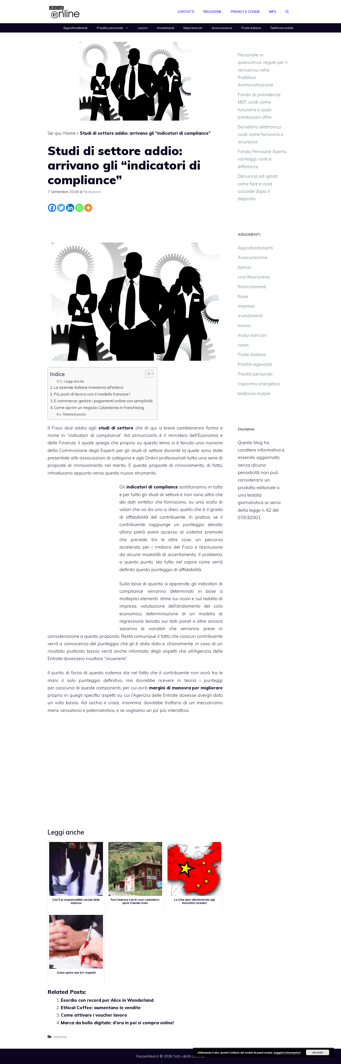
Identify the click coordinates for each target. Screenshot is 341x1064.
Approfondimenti (75, 28)
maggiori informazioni (287, 1052)
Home (69, 133)
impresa (60, 1036)
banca (244, 267)
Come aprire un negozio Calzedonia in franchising (99, 407)
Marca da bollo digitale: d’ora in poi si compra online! (117, 1022)
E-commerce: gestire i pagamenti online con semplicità (103, 400)
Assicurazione (222, 28)
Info (272, 12)
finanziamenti (252, 286)
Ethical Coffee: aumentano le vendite (101, 1007)
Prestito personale (110, 28)
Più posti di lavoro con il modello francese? (92, 394)
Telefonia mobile (281, 28)
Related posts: (75, 414)
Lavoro (143, 28)
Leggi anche (74, 381)
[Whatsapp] (79, 208)
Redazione (212, 12)
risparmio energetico (259, 383)
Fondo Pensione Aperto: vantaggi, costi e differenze (262, 159)
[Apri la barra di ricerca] (287, 12)
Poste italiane (251, 28)
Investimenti (165, 28)
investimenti (250, 315)
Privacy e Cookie (245, 12)
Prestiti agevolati (255, 364)
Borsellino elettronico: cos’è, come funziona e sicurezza (260, 134)
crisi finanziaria (254, 277)
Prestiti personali (255, 374)
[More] (88, 208)
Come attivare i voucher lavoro (94, 1015)
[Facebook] (52, 208)
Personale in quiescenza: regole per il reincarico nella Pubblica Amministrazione (262, 70)
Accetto (317, 1052)
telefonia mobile (254, 393)
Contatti (186, 12)
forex (243, 296)
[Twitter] (61, 208)
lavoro (244, 325)
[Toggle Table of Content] (147, 374)
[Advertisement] (135, 226)
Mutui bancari (193, 28)
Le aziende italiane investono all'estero (88, 387)
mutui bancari (252, 335)
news (243, 345)
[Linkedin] (70, 208)
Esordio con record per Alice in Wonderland (107, 1000)
